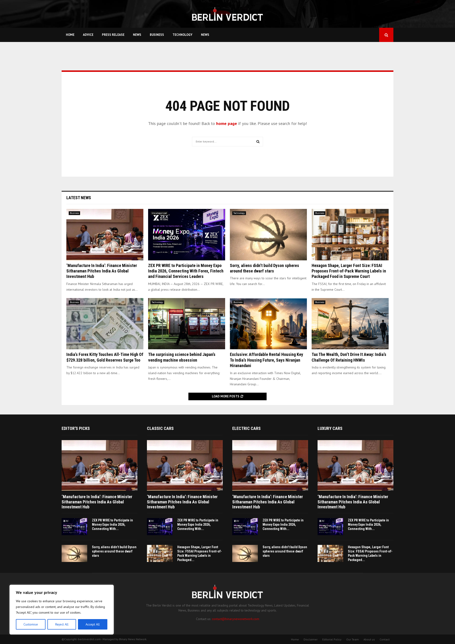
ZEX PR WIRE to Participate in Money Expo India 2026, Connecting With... (112, 524)
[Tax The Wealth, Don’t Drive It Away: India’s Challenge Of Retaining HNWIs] (350, 324)
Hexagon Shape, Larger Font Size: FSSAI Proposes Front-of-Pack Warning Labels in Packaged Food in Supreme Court (349, 271)
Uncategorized (159, 213)
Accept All (93, 624)
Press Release (113, 35)
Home (70, 35)
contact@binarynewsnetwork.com (235, 619)
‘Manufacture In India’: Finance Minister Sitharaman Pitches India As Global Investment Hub (101, 271)
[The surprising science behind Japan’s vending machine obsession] (186, 324)
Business (157, 35)
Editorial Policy (331, 639)
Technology (182, 35)
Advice (88, 35)
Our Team (352, 639)
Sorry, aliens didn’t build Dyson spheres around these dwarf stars (114, 551)
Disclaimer (311, 639)
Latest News (78, 197)
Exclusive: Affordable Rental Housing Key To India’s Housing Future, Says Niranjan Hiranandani (266, 360)
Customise (30, 624)
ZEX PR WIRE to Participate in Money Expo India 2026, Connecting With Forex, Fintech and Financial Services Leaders (185, 271)
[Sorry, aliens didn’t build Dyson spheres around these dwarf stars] (268, 234)
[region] (61, 610)
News (137, 35)
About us (369, 639)
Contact (385, 639)
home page (226, 123)
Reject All (61, 624)
